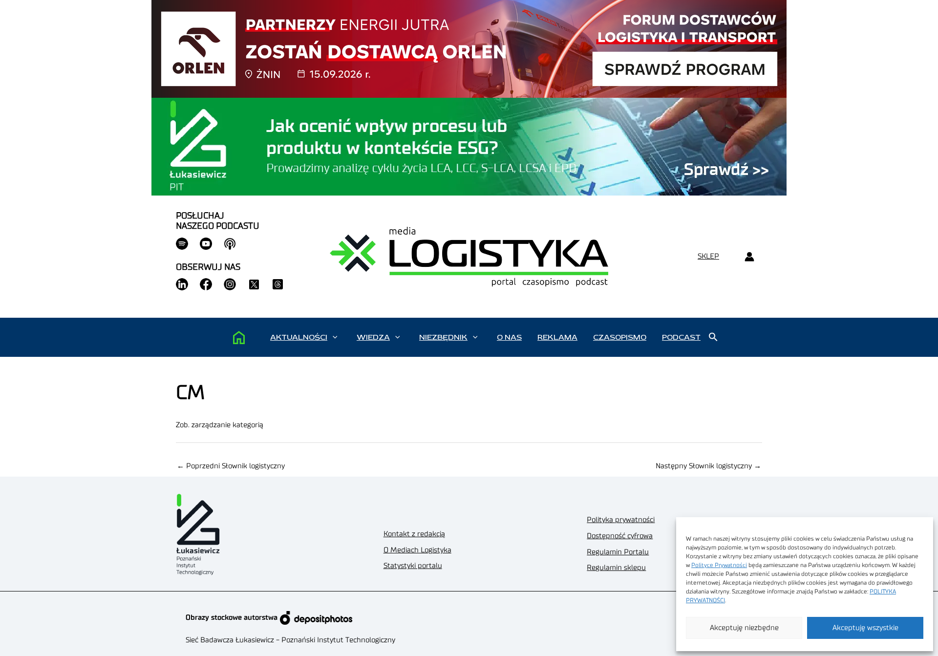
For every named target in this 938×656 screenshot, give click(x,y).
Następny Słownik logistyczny (708, 466)
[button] (335, 337)
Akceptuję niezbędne (744, 628)
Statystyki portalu (413, 565)
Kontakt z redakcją (414, 534)
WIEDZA (373, 337)
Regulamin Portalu (618, 552)
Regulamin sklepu (616, 567)
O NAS (509, 337)
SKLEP (708, 256)
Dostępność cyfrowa (620, 536)
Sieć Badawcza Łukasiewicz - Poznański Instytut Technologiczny (290, 640)
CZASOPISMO (619, 337)
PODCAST (681, 337)
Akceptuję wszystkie (865, 628)
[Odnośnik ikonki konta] (749, 257)
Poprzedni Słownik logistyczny (231, 466)
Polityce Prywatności (719, 565)
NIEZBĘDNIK (443, 337)
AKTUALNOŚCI (298, 337)
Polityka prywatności (621, 520)
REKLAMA (557, 337)
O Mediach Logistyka (417, 550)
